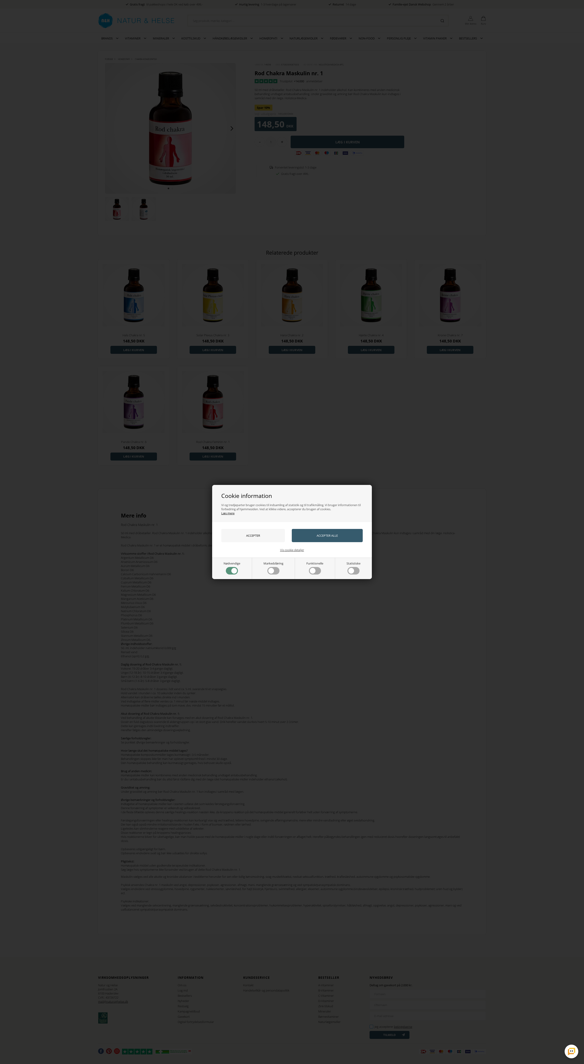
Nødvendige (232, 563)
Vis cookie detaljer (292, 550)
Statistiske (353, 563)
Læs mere (228, 513)
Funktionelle (314, 563)
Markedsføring (273, 563)
